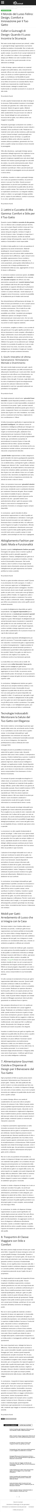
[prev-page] (17, 1497)
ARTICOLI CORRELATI (11, 1425)
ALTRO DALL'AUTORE (25, 1425)
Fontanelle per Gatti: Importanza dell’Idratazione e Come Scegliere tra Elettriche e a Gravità (22, 1450)
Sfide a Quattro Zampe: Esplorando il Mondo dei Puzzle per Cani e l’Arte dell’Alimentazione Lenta (22, 1436)
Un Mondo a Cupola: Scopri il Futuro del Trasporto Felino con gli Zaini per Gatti (20, 1443)
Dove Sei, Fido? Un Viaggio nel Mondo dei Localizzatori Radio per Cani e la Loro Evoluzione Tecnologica (22, 1464)
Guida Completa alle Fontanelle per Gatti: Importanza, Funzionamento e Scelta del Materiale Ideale (20, 1478)
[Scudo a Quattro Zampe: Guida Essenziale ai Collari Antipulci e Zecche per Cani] (4, 1492)
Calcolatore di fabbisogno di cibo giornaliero (18, 1504)
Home (2, 7)
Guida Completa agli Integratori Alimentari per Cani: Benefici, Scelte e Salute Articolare (22, 1429)
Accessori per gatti (11, 1419)
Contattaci (31, 1507)
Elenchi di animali (18, 1502)
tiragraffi (10, 960)
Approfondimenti (10, 7)
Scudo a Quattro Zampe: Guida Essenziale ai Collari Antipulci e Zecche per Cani (21, 1490)
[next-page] (19, 1497)
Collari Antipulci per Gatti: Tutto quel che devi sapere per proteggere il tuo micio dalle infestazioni (21, 1471)
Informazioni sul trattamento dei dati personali (14, 1507)
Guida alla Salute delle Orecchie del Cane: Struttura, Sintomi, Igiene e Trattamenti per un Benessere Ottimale (22, 1484)
